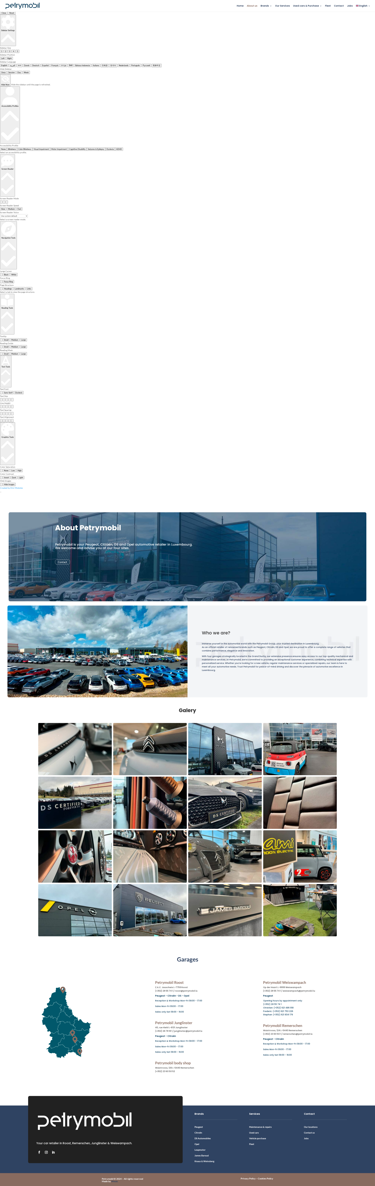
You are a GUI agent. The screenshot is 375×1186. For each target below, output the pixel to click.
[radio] (1, 202)
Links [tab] (29, 289)
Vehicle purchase (257, 1138)
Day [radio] (19, 72)
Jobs (350, 6)
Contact (339, 6)
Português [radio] (135, 65)
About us (252, 6)
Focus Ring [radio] (8, 281)
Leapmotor (200, 1149)
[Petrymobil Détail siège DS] (300, 828)
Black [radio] (6, 274)
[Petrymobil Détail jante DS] (75, 882)
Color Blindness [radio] (24, 149)
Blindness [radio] (12, 149)
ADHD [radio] (119, 149)
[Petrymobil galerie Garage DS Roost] (225, 774)
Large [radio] (23, 340)
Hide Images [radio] (9, 484)
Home (240, 6)
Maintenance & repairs (260, 1127)
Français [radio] (54, 65)
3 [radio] (9, 51)
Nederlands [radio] (123, 65)
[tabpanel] (187, 292)
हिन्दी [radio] (71, 65)
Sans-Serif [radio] (8, 392)
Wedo (114, 1181)
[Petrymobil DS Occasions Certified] (75, 828)
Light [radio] (21, 477)
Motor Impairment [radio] (59, 149)
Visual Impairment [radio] (41, 149)
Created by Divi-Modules (11, 488)
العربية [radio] (12, 65)
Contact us (309, 1132)
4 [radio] (13, 51)
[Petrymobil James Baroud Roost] (225, 935)
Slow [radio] (3, 209)
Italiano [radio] (96, 65)
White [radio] (13, 274)
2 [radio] (5, 51)
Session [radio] (11, 72)
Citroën (198, 1132)
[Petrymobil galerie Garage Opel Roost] (75, 935)
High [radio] (20, 470)
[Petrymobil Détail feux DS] (150, 882)
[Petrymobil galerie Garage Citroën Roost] (300, 774)
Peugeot (199, 1127)
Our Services (282, 6)
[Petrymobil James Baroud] (300, 935)
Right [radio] (9, 58)
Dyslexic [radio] (18, 392)
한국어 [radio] (113, 65)
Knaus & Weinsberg (204, 1161)
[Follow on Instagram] (46, 1152)
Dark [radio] (14, 477)
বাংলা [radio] (19, 65)
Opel (197, 1144)
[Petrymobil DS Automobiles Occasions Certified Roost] (225, 828)
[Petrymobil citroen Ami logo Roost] (150, 774)
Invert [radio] (6, 477)
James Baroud (202, 1155)
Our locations (311, 1127)
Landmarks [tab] (19, 289)
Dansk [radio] (26, 65)
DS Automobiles (203, 1138)
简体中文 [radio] (156, 65)
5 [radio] (17, 51)
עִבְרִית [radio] (63, 65)
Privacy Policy (248, 1178)
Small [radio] (6, 340)
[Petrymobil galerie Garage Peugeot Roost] (150, 935)
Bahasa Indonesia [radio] (82, 65)
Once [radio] (3, 72)
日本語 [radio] (105, 65)
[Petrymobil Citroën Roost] (225, 882)
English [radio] (4, 65)
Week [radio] (26, 72)
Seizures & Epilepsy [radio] (96, 149)
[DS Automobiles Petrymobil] (75, 774)
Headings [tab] (8, 289)
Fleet (328, 6)
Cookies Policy (265, 1178)
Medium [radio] (11, 209)
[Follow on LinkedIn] (53, 1152)
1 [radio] (1, 51)
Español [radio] (45, 65)
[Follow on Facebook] (39, 1152)
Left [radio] (3, 58)
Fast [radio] (19, 209)
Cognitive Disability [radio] (77, 149)
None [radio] (3, 149)
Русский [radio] (146, 65)
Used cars (254, 1132)
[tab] (1, 288)
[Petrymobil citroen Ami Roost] (300, 882)
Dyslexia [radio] (110, 149)
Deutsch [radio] (35, 65)
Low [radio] (13, 470)
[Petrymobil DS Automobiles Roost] (150, 828)
